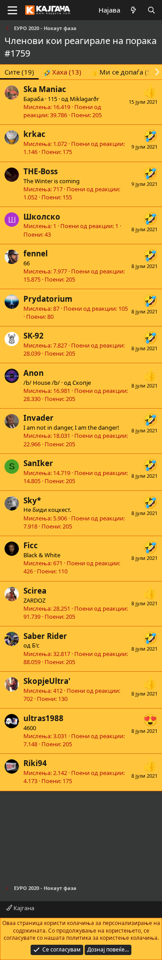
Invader (38, 418)
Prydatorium (47, 299)
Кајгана (23, 908)
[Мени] (12, 10)
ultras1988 (43, 718)
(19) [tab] (19, 71)
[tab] (62, 72)
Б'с (35, 645)
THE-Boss (40, 171)
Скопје (81, 383)
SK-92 (33, 335)
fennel (35, 253)
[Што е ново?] (133, 10)
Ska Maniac (44, 89)
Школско (41, 216)
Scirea (34, 591)
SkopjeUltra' (47, 681)
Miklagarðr (84, 99)
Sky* (32, 500)
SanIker (38, 463)
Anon (33, 373)
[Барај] (151, 10)
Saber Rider (45, 636)
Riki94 (35, 763)
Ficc (30, 545)
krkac (34, 134)
